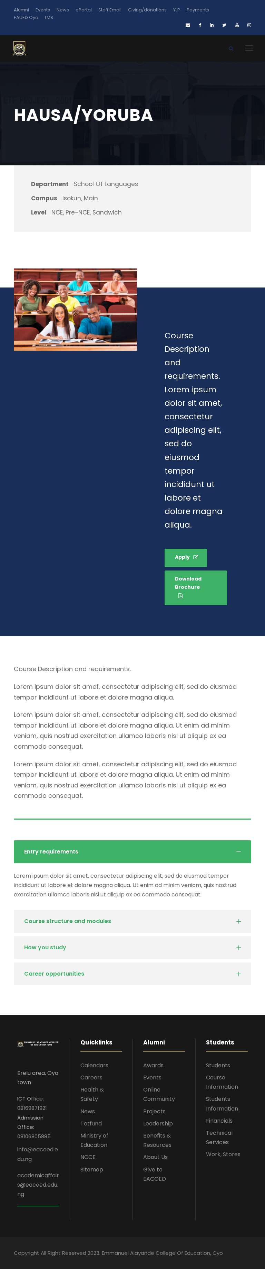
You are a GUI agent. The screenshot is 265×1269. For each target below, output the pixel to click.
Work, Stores (223, 1154)
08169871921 (32, 1108)
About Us (155, 1157)
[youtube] (237, 25)
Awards (153, 1065)
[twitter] (224, 25)
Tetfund (91, 1124)
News (63, 10)
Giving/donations (147, 10)
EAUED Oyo (26, 17)
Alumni (21, 10)
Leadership (158, 1124)
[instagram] (249, 25)
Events (43, 10)
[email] (188, 25)
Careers (91, 1077)
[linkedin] (212, 25)
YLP (176, 10)
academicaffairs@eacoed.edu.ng (38, 1184)
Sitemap (91, 1170)
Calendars (94, 1065)
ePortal (84, 10)
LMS (49, 17)
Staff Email (109, 10)
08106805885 (34, 1136)
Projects (154, 1111)
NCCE (88, 1157)
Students (218, 1065)
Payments (198, 10)
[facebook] (200, 25)
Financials (219, 1121)
